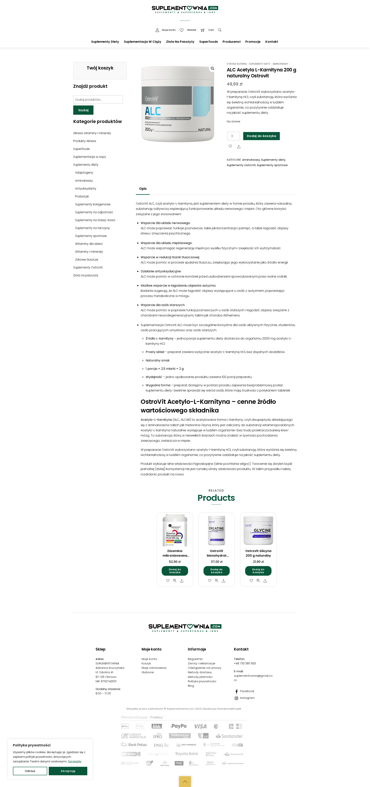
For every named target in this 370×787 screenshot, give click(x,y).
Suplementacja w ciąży (142, 41)
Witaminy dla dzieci (89, 244)
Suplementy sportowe (272, 165)
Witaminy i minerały (89, 252)
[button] (212, 68)
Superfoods (208, 41)
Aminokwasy (280, 63)
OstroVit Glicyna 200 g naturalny (258, 553)
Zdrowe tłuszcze (86, 260)
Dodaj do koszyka (261, 136)
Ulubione (148, 672)
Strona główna (237, 63)
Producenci (231, 41)
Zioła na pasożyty (180, 41)
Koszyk (146, 663)
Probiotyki (82, 196)
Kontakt (271, 41)
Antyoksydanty (85, 189)
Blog (191, 686)
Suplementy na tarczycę (92, 228)
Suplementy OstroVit (241, 165)
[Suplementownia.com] (185, 7)
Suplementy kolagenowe (93, 204)
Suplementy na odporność (94, 212)
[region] (50, 759)
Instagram (247, 698)
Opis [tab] (143, 188)
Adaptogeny (84, 173)
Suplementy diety (105, 41)
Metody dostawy (200, 672)
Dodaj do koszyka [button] (175, 571)
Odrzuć (30, 771)
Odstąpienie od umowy (204, 668)
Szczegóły (75, 761)
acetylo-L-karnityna (177, 203)
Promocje (253, 41)
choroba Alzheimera (224, 315)
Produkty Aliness (84, 141)
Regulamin (195, 659)
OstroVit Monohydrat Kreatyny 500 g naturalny (216, 558)
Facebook (246, 691)
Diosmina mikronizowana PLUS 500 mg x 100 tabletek (174, 558)
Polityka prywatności (202, 681)
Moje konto (149, 659)
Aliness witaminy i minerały (92, 133)
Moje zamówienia (154, 668)
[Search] (219, 30)
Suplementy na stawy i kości (95, 220)
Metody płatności (200, 677)
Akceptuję (68, 771)
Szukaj (83, 110)
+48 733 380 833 (245, 663)
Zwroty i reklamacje (201, 663)
